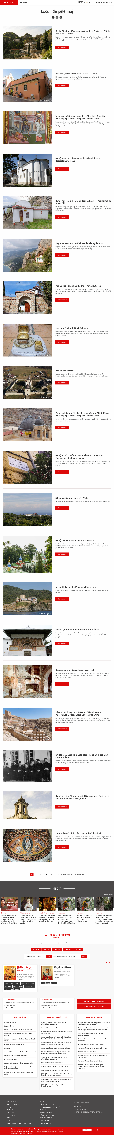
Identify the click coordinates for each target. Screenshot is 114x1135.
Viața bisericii (11, 1102)
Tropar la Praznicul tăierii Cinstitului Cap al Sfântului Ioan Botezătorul (54, 1058)
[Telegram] (109, 2)
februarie (32, 943)
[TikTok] (102, 2)
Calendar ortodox (57, 935)
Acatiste (36, 949)
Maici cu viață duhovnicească (50, 1107)
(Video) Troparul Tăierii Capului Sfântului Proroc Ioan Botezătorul (56, 1086)
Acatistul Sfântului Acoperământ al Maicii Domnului (20, 1052)
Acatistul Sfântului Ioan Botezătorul (52, 1028)
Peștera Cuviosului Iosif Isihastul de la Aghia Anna (79, 243)
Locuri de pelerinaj (18, 986)
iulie (54, 943)
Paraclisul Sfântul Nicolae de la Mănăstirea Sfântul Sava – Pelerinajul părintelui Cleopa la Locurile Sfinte (83, 414)
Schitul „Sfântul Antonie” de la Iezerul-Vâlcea (77, 629)
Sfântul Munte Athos (29, 986)
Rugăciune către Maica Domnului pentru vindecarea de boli (90, 1034)
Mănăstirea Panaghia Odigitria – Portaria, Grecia (78, 286)
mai (46, 943)
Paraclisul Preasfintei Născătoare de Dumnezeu (18, 1030)
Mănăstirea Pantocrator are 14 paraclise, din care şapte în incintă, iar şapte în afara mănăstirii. (81, 591)
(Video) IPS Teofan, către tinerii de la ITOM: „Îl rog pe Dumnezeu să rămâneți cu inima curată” (28, 919)
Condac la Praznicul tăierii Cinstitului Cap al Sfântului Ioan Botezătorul (54, 1023)
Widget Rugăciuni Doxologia (94, 1006)
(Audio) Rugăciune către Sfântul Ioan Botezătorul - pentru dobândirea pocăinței (56, 1080)
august (58, 943)
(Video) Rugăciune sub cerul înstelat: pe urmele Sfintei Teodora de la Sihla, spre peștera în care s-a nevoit (104, 919)
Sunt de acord (87, 1130)
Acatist (6, 983)
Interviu (3, 913)
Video (11, 989)
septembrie (65, 943)
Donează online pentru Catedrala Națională (88, 1112)
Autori (42, 1102)
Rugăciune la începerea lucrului (14, 1044)
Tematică (43, 1110)
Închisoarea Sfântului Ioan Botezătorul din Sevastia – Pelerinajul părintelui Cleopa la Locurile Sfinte (80, 117)
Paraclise (57, 949)
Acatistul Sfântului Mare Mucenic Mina (90, 1061)
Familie (9, 1107)
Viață (22, 983)
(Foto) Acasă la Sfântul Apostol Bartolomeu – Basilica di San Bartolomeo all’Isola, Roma (82, 797)
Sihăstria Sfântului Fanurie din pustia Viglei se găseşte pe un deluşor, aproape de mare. (82, 501)
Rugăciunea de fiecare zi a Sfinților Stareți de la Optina (18, 1073)
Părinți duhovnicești (47, 1104)
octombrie (73, 943)
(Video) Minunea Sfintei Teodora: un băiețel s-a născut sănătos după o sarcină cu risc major (47, 918)
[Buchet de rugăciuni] (89, 2)
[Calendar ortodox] (85, 2)
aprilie (42, 943)
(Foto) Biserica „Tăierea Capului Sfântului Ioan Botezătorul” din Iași (77, 159)
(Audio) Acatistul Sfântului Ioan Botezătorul (54, 1066)
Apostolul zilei (9, 1000)
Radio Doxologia (45, 1123)
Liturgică (10, 1110)
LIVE (81, 2)
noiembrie (80, 943)
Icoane (32, 983)
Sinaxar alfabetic (46, 1112)
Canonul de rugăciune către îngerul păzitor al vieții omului (19, 1040)
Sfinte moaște (8, 986)
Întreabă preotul (12, 1115)
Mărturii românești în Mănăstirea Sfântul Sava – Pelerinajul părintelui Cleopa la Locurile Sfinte (78, 713)
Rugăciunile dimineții (10, 1022)
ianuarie (25, 943)
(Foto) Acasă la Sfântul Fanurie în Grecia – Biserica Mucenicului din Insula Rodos (79, 456)
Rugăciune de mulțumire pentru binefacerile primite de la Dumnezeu (17, 1067)
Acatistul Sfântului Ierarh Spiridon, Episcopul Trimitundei (92, 1039)
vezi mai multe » (108, 895)
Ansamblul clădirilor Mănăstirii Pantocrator (76, 587)
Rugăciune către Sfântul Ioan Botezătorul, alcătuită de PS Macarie (56, 1032)
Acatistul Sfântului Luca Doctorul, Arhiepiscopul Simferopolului (92, 1056)
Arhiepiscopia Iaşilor (26, 913)
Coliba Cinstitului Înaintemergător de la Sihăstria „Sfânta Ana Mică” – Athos (82, 32)
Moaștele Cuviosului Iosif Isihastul (71, 328)
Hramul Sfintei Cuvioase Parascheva (19, 1123)
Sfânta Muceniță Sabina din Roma (62, 968)
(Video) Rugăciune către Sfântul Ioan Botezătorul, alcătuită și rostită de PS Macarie (56, 1075)
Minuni (27, 983)
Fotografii (17, 989)
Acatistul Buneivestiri (10, 1059)
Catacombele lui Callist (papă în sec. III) (74, 670)
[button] (23, 2)
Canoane (46, 949)
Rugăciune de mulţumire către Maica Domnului (18, 1063)
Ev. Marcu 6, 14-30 (45, 1008)
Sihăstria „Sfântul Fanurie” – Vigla (71, 498)
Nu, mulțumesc (97, 1130)
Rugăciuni (68, 949)
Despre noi (77, 1106)
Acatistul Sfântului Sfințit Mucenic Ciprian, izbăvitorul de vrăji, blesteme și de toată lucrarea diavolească (93, 1066)
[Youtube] (97, 2)
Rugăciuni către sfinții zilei (57, 1017)
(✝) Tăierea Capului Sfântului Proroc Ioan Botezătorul (24, 969)
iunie (50, 943)
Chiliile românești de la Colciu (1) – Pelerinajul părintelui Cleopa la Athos (82, 756)
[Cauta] (92, 2)
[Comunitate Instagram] (107, 2)
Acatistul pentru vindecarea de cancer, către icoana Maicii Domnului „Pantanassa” (94, 1023)
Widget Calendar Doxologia (94, 1001)
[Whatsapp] (57, 17)
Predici (6, 989)
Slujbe (78, 949)
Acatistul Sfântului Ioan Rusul (87, 1052)
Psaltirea (7, 1048)
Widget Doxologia (46, 1121)
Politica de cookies (80, 1109)
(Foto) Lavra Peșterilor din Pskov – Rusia (74, 540)
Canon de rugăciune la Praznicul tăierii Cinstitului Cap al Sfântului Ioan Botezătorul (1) (56, 1038)
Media (57, 888)
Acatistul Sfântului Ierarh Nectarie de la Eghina (92, 1048)
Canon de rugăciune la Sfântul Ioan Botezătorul (55, 1048)
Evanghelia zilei (47, 1000)
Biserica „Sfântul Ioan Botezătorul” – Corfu (76, 73)
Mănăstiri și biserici (47, 1115)
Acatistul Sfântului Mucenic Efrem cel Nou (91, 1044)
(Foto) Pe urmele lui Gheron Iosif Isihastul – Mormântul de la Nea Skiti (83, 202)
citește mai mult (62, 47)
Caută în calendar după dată (60, 956)
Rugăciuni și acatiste (94, 1017)
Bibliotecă (10, 1112)
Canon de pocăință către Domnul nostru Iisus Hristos (18, 1034)
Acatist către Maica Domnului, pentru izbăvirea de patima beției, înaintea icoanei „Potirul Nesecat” (93, 1028)
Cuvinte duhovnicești (14, 1104)
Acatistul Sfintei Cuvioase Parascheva (15, 1056)
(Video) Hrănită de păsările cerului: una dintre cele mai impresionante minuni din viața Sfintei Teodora (66, 919)
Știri (8, 1121)
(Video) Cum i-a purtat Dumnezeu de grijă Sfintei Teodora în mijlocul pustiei (85, 918)
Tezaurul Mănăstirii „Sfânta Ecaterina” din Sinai (78, 833)
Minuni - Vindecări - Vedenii (46, 913)
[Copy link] (60, 17)
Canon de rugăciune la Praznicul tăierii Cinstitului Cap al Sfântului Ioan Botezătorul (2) (56, 1043)
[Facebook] (94, 2)
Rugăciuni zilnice (20, 1017)
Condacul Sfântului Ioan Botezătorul (52, 1063)
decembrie (87, 943)
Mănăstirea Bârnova (65, 370)
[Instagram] (99, 2)
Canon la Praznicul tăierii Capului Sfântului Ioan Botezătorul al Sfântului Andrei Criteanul (55, 1052)
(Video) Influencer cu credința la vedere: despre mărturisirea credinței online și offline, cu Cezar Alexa (9, 919)
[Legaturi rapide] (112, 2)
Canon (11, 983)
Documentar (61, 913)
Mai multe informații (26, 1134)
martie (37, 943)
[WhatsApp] (104, 2)
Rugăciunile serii (9, 1026)
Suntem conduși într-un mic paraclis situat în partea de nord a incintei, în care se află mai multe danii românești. (83, 420)
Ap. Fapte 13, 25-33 (8, 1008)
